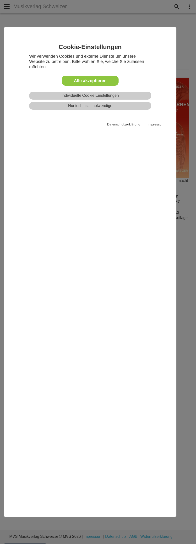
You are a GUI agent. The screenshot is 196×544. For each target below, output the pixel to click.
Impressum (155, 124)
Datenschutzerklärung (123, 124)
